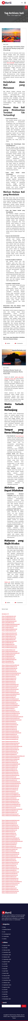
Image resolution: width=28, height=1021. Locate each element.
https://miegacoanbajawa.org (9, 754)
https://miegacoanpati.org (8, 886)
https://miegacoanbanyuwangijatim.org (12, 881)
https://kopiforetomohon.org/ (9, 646)
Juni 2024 (5, 992)
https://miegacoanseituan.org (9, 823)
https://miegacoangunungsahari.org (11, 805)
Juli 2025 (5, 964)
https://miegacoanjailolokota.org (10, 793)
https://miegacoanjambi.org (9, 721)
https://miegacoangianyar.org (9, 726)
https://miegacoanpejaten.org (9, 867)
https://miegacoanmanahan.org (10, 741)
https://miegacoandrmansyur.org (10, 814)
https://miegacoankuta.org (8, 836)
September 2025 (7, 959)
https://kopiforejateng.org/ (8, 617)
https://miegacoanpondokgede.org (10, 705)
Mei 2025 (5, 968)
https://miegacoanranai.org (9, 682)
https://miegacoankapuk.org (9, 865)
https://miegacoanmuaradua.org (10, 715)
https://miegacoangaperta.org (9, 734)
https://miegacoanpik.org (8, 708)
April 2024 (5, 996)
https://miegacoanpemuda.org (9, 668)
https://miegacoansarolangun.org (10, 799)
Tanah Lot (7, 582)
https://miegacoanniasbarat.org (10, 765)
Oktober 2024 (6, 982)
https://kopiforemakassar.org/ (9, 647)
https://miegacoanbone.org (9, 859)
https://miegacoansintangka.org (10, 752)
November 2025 (7, 954)
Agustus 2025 (6, 961)
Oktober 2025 (6, 957)
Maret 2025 (6, 973)
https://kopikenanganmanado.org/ (11, 653)
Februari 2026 (6, 950)
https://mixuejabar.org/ (8, 661)
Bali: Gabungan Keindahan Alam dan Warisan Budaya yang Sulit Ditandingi (13, 48)
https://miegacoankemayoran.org (10, 692)
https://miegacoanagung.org (9, 678)
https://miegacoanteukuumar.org (10, 891)
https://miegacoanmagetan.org (10, 767)
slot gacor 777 (5, 614)
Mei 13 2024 (6, 367)
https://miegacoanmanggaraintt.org (11, 764)
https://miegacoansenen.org (9, 690)
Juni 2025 (5, 966)
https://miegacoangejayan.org (9, 666)
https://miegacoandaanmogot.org (10, 862)
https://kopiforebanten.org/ (9, 616)
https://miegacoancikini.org (9, 697)
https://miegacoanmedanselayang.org (11, 732)
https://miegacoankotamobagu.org (11, 757)
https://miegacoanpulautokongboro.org (12, 746)
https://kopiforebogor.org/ (8, 658)
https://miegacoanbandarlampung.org (11, 719)
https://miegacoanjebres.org (9, 833)
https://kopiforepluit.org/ (8, 644)
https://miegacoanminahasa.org (10, 724)
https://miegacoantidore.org (9, 679)
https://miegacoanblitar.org (9, 851)
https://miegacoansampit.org (9, 844)
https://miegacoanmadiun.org (9, 812)
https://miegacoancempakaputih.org (11, 804)
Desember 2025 (7, 952)
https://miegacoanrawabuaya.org (10, 698)
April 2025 (5, 971)
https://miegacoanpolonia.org (9, 822)
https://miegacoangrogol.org (9, 702)
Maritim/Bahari (7, 929)
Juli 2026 (5, 947)
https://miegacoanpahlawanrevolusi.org (12, 809)
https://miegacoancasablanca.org (10, 871)
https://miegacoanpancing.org (9, 892)
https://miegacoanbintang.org (9, 751)
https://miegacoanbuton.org (9, 777)
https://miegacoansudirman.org (10, 863)
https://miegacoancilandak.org (9, 873)
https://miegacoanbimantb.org (9, 760)
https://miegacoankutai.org (9, 791)
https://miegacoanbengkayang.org (10, 802)
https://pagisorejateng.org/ (9, 639)
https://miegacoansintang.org (9, 671)
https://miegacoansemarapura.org (10, 854)
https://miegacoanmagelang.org (10, 825)
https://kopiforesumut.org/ (9, 619)
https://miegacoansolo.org (8, 831)
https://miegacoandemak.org (9, 797)
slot (4, 931)
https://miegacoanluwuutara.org (10, 773)
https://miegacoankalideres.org (10, 703)
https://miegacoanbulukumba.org (10, 749)
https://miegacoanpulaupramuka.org (11, 673)
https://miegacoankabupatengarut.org (11, 847)
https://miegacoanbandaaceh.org (10, 868)
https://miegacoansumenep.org (10, 884)
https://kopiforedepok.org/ (8, 654)
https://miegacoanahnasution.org (10, 665)
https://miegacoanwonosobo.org (10, 686)
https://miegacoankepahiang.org (10, 878)
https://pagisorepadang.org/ (9, 638)
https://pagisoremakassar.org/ (9, 629)
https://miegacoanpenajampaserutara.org (12, 716)
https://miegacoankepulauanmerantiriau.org (13, 756)
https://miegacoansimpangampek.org (11, 783)
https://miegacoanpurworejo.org (10, 788)
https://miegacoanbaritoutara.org (10, 786)
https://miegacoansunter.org (9, 860)
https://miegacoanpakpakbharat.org (11, 796)
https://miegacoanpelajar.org (9, 834)
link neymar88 (10, 62)
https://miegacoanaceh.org (9, 681)
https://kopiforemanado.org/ (9, 659)
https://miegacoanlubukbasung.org (11, 713)
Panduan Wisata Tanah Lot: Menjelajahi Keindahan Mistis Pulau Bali (13, 371)
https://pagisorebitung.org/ (9, 636)
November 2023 (7, 999)
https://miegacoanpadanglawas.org (11, 839)
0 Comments (20, 343)
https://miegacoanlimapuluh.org (10, 801)
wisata (5, 40)
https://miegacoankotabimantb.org (11, 694)
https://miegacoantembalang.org (10, 737)
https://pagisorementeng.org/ (9, 633)
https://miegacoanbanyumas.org (10, 748)
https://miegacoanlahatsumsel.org (10, 883)
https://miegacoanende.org (9, 676)
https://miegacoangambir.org (9, 870)
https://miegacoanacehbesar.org (10, 772)
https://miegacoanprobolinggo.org (10, 852)
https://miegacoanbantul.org (9, 888)
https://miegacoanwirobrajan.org (10, 736)
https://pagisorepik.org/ (8, 627)
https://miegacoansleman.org (9, 727)
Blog (4, 927)
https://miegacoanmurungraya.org (10, 759)
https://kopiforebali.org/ (8, 656)
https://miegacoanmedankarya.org (10, 820)
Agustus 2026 (6, 945)
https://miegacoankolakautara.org (10, 711)
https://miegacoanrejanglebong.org (11, 778)
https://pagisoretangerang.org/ (10, 651)
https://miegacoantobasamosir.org (10, 775)
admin (8, 343)
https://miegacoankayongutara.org (11, 743)
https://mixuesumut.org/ (8, 662)
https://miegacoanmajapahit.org (10, 739)
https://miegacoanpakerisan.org (10, 810)
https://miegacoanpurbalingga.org (10, 838)
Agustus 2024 (6, 987)
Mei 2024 (5, 994)
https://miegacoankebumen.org (10, 855)
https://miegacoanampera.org (9, 687)
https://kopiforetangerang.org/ (10, 625)
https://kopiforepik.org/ (8, 642)
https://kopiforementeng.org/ (9, 641)
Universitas (6, 936)
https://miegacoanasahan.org (9, 780)
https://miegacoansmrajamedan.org (11, 815)
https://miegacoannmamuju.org (10, 762)
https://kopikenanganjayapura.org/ (11, 624)
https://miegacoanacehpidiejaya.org (11, 794)
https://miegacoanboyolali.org (9, 842)
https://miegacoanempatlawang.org (11, 781)
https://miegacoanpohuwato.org (10, 744)
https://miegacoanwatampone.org (10, 785)
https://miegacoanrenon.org (9, 670)
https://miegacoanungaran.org (9, 849)
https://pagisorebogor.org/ (8, 649)
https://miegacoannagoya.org (9, 729)
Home (8, 15)
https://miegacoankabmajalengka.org (11, 857)
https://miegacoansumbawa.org (10, 789)
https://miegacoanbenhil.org (9, 695)
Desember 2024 (7, 980)
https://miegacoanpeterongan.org (10, 826)
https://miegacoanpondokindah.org (11, 700)
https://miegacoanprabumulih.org (10, 674)
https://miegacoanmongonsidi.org (10, 731)
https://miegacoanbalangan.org (10, 889)
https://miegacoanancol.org (9, 807)
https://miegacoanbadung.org (9, 768)
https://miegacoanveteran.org (9, 830)
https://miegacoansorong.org (9, 723)
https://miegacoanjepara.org (9, 846)
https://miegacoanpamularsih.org (10, 828)
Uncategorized (7, 363)
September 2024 (7, 985)
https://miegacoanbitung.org (9, 876)
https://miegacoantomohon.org (10, 875)
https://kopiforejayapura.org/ (9, 621)
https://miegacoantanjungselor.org (11, 718)
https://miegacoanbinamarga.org (10, 689)
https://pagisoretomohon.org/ (9, 634)
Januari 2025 (6, 978)
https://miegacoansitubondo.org (10, 880)
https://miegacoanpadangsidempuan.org (12, 841)
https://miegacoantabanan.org (10, 770)
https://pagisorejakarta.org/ (9, 630)
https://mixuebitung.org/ (8, 622)
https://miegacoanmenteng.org (10, 707)
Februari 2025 (6, 975)
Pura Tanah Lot (20, 436)
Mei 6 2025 (5, 44)
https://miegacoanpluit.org (8, 710)
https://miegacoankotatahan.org (10, 684)
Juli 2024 (5, 989)
